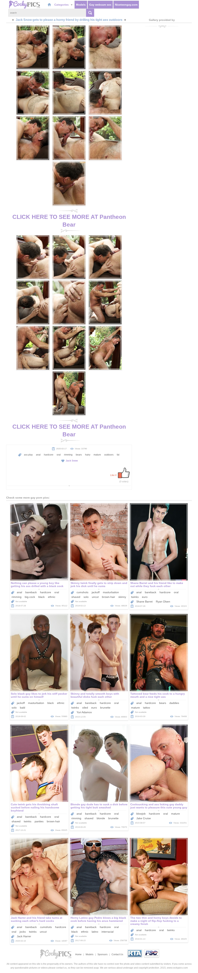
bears (79, 454)
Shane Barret (144, 601)
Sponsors (102, 954)
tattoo (146, 707)
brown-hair (108, 596)
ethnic (51, 596)
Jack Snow (72, 460)
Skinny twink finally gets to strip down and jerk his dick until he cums (99, 584)
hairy (87, 454)
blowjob (141, 813)
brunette (105, 707)
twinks (135, 596)
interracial (108, 931)
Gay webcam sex (100, 4)
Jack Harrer (24, 936)
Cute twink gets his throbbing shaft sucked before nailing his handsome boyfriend (35, 807)
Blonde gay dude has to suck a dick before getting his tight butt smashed (99, 806)
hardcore (48, 454)
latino (95, 931)
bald (22, 707)
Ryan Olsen (163, 601)
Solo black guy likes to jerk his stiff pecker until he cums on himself (39, 695)
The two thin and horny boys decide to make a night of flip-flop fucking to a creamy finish (156, 920)
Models (81, 4)
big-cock (30, 596)
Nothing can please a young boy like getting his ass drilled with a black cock (37, 584)
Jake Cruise (143, 818)
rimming (68, 454)
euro (145, 596)
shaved (75, 596)
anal (38, 454)
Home (78, 954)
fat (118, 454)
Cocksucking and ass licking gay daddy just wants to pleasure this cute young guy (158, 806)
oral (59, 454)
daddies (174, 702)
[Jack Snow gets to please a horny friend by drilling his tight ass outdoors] (32, 47)
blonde (101, 818)
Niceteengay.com (126, 4)
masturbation (111, 592)
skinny (122, 596)
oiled (85, 707)
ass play (28, 454)
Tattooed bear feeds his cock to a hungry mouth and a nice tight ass (157, 695)
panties (39, 821)
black (41, 596)
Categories (61, 4)
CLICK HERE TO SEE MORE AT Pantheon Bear (69, 221)
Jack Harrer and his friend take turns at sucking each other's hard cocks (36, 919)
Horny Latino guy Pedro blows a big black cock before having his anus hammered (98, 919)
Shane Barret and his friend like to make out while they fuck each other (156, 584)
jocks (23, 931)
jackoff (96, 592)
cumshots (82, 592)
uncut (95, 596)
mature (97, 454)
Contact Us (117, 954)
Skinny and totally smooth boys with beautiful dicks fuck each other (95, 695)
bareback (31, 592)
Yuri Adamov (84, 712)
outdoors (109, 454)
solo (86, 596)
